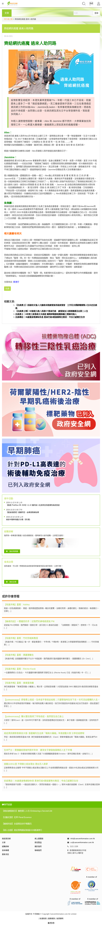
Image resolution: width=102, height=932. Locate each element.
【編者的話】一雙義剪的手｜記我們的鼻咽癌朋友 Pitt (29, 621)
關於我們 (38, 846)
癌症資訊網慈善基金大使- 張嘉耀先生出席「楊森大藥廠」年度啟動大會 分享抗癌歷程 (44, 733)
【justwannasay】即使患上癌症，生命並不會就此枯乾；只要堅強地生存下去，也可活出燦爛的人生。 (52, 700)
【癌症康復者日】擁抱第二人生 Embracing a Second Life (27, 811)
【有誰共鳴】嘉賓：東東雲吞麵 (19, 683)
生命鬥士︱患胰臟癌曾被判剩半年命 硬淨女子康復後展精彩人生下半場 (38, 750)
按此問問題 (13, 551)
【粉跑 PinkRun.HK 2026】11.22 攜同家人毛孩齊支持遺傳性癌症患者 (33, 505)
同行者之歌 (8, 19)
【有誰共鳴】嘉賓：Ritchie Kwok (20, 669)
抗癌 (7, 288)
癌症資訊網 (6, 839)
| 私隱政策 (43, 918)
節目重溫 (38, 842)
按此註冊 (12, 582)
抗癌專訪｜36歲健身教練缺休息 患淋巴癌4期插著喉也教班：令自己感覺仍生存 (50, 317)
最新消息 (5, 854)
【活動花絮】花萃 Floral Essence (16, 817)
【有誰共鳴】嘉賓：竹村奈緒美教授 (21, 638)
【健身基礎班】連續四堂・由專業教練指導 (22, 512)
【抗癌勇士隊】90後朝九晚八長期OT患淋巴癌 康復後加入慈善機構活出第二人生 (51, 311)
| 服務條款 (51, 918)
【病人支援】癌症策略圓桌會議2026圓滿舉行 (22, 830)
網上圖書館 (39, 839)
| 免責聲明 (59, 918)
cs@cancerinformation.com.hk (82, 842)
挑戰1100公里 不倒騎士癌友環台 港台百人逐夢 (26, 764)
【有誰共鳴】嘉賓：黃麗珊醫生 (19, 655)
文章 (3, 842)
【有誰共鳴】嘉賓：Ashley (17, 604)
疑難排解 (5, 846)
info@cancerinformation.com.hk (82, 839)
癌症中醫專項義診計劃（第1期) (18, 519)
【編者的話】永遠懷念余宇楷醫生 (17, 824)
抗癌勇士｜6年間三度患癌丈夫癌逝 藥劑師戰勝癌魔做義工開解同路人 (46, 314)
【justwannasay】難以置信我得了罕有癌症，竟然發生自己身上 (34, 716)
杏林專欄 (5, 850)
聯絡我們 (38, 850)
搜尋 (96, 13)
